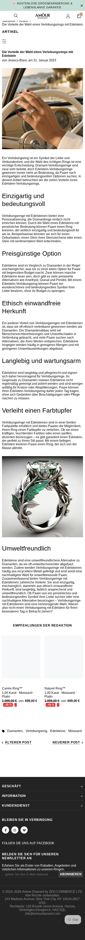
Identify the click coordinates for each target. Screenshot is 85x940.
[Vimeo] (24, 830)
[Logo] (42, 16)
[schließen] (82, 5)
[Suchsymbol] (16, 16)
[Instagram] (14, 830)
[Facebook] (5, 830)
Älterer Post (18, 742)
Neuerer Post (66, 742)
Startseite (8, 21)
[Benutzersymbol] (68, 16)
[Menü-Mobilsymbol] (4, 15)
